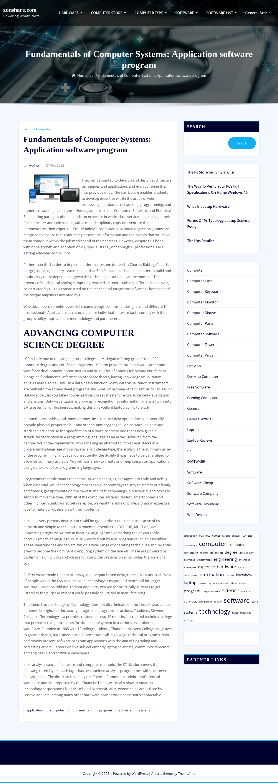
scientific (246, 591)
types (235, 612)
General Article (257, 12)
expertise (206, 566)
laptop (190, 582)
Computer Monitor (202, 302)
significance (205, 601)
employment (204, 559)
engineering (225, 559)
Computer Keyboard (204, 291)
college (247, 535)
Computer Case (200, 280)
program (105, 710)
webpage (189, 620)
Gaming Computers (38, 129)
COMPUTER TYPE (149, 12)
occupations (220, 583)
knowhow (244, 574)
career (216, 535)
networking (205, 583)
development (246, 552)
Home (82, 75)
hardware (226, 566)
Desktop (194, 366)
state (255, 602)
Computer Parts (200, 323)
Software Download (203, 504)
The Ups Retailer (200, 240)
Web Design (197, 514)
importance (190, 575)
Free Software (198, 387)
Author (31, 165)
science (230, 590)
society (218, 601)
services (190, 601)
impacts (242, 567)
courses (204, 552)
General (193, 408)
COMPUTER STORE (107, 12)
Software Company (202, 493)
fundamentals (81, 710)
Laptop (193, 429)
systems (145, 710)
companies (190, 545)
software (125, 710)
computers (237, 544)
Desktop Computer (202, 376)
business (204, 535)
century (236, 535)
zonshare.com (20, 10)
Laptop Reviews (200, 440)
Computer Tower (201, 344)
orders (242, 583)
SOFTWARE (185, 12)
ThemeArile (186, 773)
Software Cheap (200, 482)
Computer (195, 270)
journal (230, 575)
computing (191, 553)
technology (214, 611)
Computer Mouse (201, 312)
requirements (211, 591)
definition (216, 553)
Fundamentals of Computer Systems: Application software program (151, 75)
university (245, 612)
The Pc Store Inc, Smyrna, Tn (210, 172)
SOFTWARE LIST (220, 12)
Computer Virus (200, 355)
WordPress (140, 773)
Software (194, 472)
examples (190, 567)
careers (226, 535)
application (34, 710)
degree (231, 552)
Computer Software (203, 334)
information (211, 574)
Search (196, 126)
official (233, 583)
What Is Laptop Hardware (208, 206)
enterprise (244, 559)
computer (57, 710)
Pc (189, 451)
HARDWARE (69, 12)
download (189, 559)
